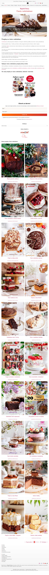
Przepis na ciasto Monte (13, 495)
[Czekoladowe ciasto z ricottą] (12, 302)
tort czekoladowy (14, 68)
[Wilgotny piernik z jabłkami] (12, 144)
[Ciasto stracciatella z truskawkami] (36, 342)
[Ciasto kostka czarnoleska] (12, 421)
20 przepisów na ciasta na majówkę (36, 416)
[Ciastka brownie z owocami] (36, 183)
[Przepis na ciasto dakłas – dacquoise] (12, 500)
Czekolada (4, 41)
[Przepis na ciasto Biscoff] (36, 263)
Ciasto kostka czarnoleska (12, 456)
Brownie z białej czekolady (36, 535)
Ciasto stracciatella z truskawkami (36, 376)
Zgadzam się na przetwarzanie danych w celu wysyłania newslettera (16, 117)
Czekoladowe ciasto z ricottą (13, 337)
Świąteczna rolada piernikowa (36, 178)
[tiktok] (42, 3)
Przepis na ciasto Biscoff (36, 297)
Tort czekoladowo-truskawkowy (36, 456)
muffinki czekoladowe (22, 68)
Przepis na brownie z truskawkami (13, 376)
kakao (8, 46)
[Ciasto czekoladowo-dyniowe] (36, 223)
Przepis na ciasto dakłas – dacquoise (12, 535)
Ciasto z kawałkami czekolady (36, 337)
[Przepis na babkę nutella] (12, 223)
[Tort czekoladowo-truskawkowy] (36, 421)
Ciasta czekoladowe (29, 1)
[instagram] (35, 3)
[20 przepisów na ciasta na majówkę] (36, 381)
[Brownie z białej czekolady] (36, 500)
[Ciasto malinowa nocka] (12, 263)
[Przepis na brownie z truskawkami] (12, 342)
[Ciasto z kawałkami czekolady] (36, 302)
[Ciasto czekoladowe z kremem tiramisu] (12, 183)
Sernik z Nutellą (36, 495)
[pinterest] (43, 563)
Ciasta (24, 1)
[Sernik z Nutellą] (36, 461)
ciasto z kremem (31, 68)
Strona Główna (15, 1)
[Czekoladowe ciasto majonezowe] (12, 381)
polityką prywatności (29, 119)
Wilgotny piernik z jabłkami (13, 178)
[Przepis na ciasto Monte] (12, 461)
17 (40, 542)
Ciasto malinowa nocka (13, 297)
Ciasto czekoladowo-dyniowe (36, 258)
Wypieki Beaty (24, 9)
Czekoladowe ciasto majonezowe (12, 416)
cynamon (16, 53)
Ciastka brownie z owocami (36, 218)
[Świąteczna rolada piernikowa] (36, 144)
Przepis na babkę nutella (13, 258)
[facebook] (37, 3)
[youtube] (40, 3)
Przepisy (20, 1)
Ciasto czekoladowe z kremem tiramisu (13, 218)
